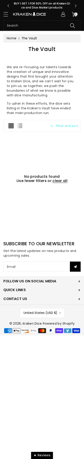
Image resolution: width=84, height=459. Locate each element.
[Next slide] (76, 6)
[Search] (72, 26)
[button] (7, 14)
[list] (20, 126)
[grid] (11, 126)
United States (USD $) (40, 313)
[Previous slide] (8, 6)
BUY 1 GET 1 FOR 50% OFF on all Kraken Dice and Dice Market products (42, 5)
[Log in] (63, 14)
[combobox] (42, 26)
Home (11, 38)
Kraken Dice (32, 323)
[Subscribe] (75, 267)
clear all (59, 181)
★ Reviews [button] (42, 455)
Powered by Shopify (59, 323)
